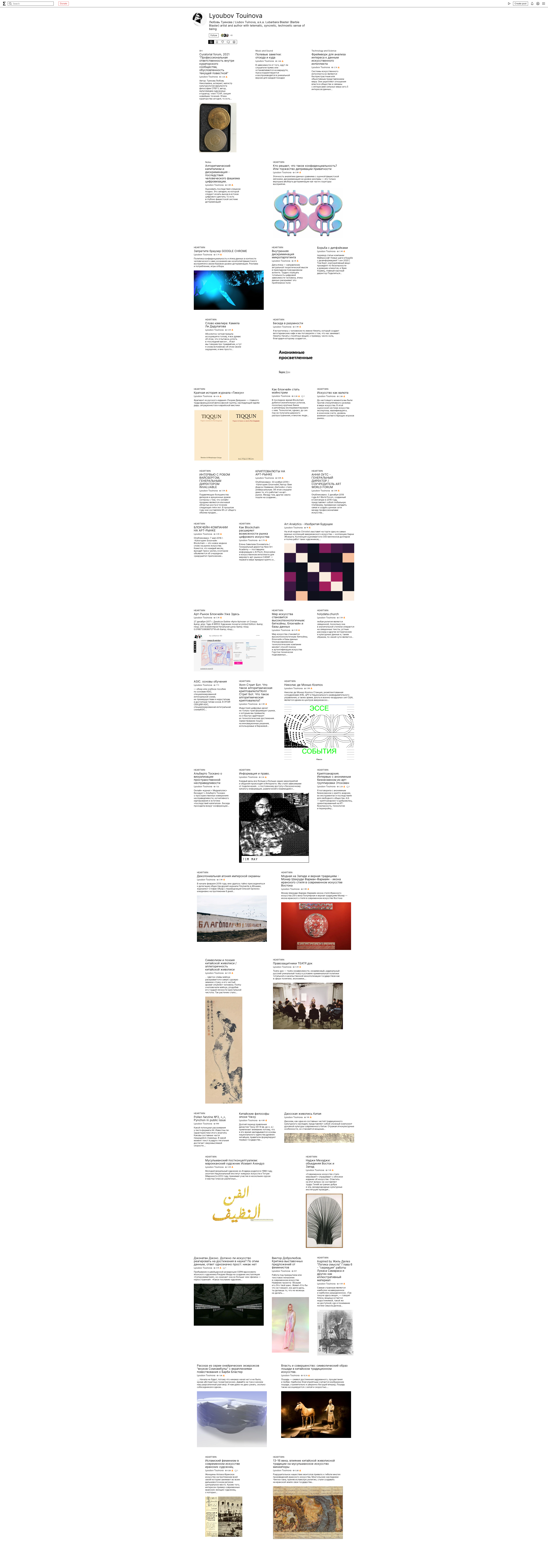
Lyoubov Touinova (208, 76)
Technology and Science (324, 50)
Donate (63, 3)
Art (201, 50)
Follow (213, 35)
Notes (208, 162)
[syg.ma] (4, 3)
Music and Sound (264, 50)
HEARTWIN (278, 162)
